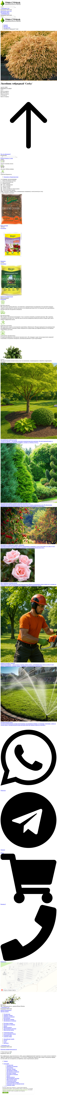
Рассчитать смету (5, 12)
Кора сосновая (4, 225)
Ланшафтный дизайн (9, 1039)
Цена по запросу (5, 298)
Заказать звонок (5, 1011)
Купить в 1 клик (9, 158)
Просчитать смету (5, 11)
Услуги (5, 1040)
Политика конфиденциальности (9, 1049)
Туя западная (7, 1014)
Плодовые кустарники (9, 1024)
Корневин (3, 261)
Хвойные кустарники (9, 1016)
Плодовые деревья (8, 1023)
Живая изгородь (8, 1027)
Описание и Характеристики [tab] (11, 177)
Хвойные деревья (8, 1015)
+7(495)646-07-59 (5, 8)
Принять (5, 1092)
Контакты (6, 1043)
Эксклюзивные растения (10, 1028)
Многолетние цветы (9, 1030)
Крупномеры (7, 1018)
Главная (6, 1061)
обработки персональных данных (8, 1089)
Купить (2, 158)
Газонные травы (8, 1036)
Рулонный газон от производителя (15, 1083)
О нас (5, 1041)
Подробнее (3, 228)
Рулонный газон (8, 1035)
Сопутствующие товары (10, 1033)
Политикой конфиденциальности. (22, 1089)
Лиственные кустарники (10, 1020)
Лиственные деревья (9, 1019)
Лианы (5, 1026)
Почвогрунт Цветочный (7, 296)
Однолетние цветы (8, 1032)
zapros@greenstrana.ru (6, 1010)
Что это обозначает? (6, 154)
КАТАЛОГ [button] (6, 1063)
